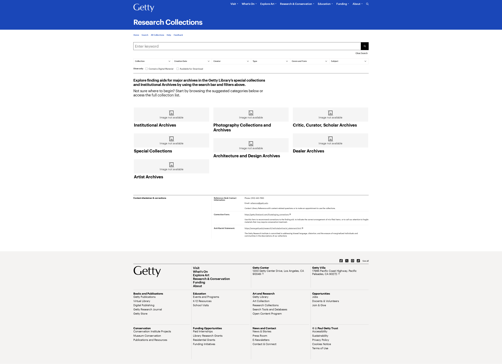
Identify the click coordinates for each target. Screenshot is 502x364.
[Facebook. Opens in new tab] (341, 261)
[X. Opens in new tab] (346, 261)
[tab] (153, 61)
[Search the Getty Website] (367, 4)
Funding (341, 3)
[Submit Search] (365, 46)
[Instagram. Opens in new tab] (352, 261)
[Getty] (143, 8)
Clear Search (361, 53)
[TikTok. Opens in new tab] (358, 261)
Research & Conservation (296, 3)
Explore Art (267, 3)
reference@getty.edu (259, 203)
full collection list (165, 95)
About (356, 3)
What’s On (248, 3)
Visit (233, 3)
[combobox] (247, 46)
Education (324, 3)
